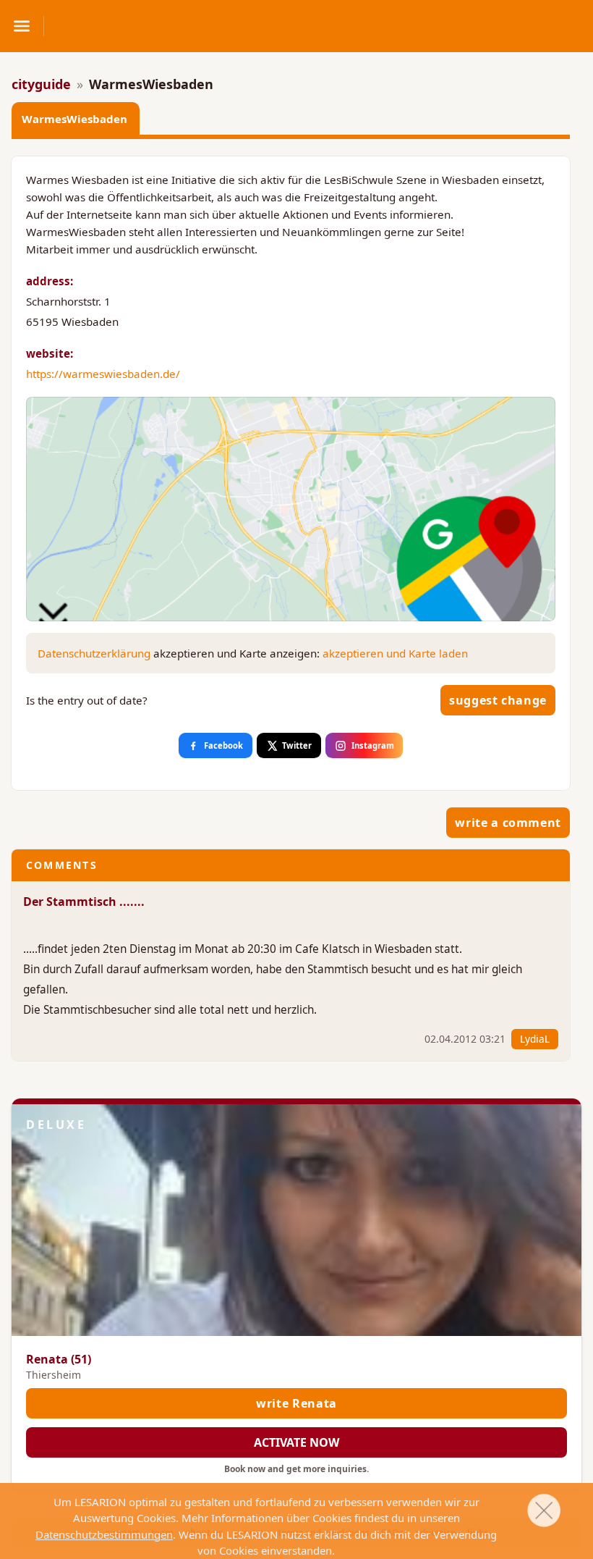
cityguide (41, 84)
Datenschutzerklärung (94, 653)
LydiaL (535, 1039)
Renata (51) (58, 1359)
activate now (296, 1442)
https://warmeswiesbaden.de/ (103, 373)
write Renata (296, 1403)
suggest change (498, 700)
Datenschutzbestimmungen (104, 1534)
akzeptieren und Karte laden (395, 653)
